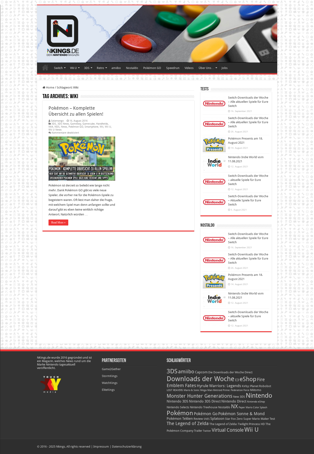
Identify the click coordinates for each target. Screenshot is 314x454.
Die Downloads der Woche (226, 372)
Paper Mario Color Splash (253, 407)
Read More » (58, 222)
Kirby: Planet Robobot (256, 386)
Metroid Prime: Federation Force (231, 390)
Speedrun (173, 68)
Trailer (198, 430)
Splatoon (217, 419)
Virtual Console (228, 430)
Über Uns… (206, 68)
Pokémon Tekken (180, 419)
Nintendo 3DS (177, 401)
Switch (58, 68)
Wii (101, 126)
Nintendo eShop (256, 401)
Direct (248, 372)
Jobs (225, 68)
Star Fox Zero (234, 418)
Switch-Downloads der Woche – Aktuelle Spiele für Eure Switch (248, 200)
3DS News (63, 123)
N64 (51, 126)
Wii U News (55, 129)
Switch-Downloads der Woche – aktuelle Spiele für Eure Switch (248, 180)
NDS (57, 126)
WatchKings (109, 383)
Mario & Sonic (192, 390)
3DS (86, 68)
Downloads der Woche (200, 379)
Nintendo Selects (178, 407)
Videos (189, 68)
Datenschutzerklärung (127, 446)
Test (272, 418)
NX (234, 406)
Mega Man (206, 390)
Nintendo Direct (233, 401)
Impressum (101, 446)
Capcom (201, 372)
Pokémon (180, 413)
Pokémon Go (205, 413)
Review (198, 418)
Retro (100, 68)
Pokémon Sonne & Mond (241, 413)
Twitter (207, 430)
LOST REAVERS (175, 390)
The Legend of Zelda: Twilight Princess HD (237, 424)
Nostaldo (132, 68)
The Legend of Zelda (188, 423)
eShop (248, 379)
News (64, 126)
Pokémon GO (152, 68)
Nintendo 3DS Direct (205, 401)
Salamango (57, 120)
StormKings (109, 376)
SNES (207, 418)
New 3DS (239, 396)
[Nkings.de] (157, 34)
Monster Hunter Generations (199, 396)
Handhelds (102, 123)
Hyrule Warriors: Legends (219, 386)
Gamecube (89, 123)
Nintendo (259, 395)
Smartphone (91, 126)
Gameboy (75, 123)
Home (45, 67)
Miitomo (255, 390)
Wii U (73, 68)
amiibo (116, 68)
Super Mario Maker (256, 418)
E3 (237, 380)
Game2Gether (111, 369)
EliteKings (108, 389)
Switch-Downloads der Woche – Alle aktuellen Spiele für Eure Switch (248, 102)
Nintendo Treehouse (203, 407)
